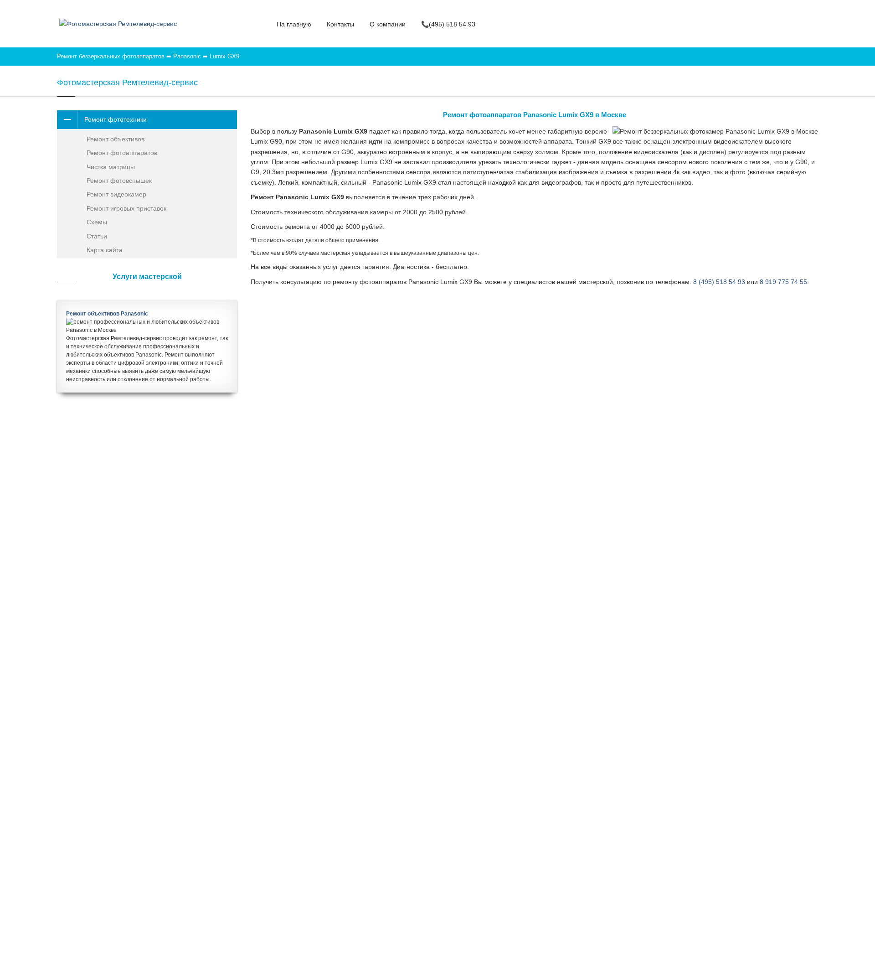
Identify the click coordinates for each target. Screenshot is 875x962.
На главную (294, 24)
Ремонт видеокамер (116, 194)
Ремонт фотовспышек (119, 180)
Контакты (340, 24)
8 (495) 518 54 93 (719, 281)
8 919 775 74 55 (783, 281)
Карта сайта (105, 249)
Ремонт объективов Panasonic (107, 313)
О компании (388, 24)
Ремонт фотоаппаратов (122, 152)
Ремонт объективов (115, 139)
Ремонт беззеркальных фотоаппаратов (111, 56)
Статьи (97, 236)
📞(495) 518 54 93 (448, 24)
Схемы (97, 222)
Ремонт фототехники (115, 119)
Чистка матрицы (111, 167)
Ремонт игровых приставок (126, 208)
